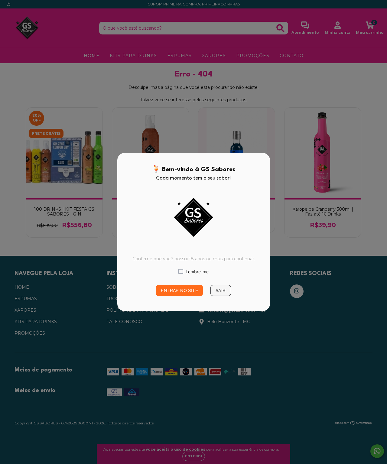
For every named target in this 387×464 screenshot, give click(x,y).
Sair (221, 290)
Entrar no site (179, 290)
